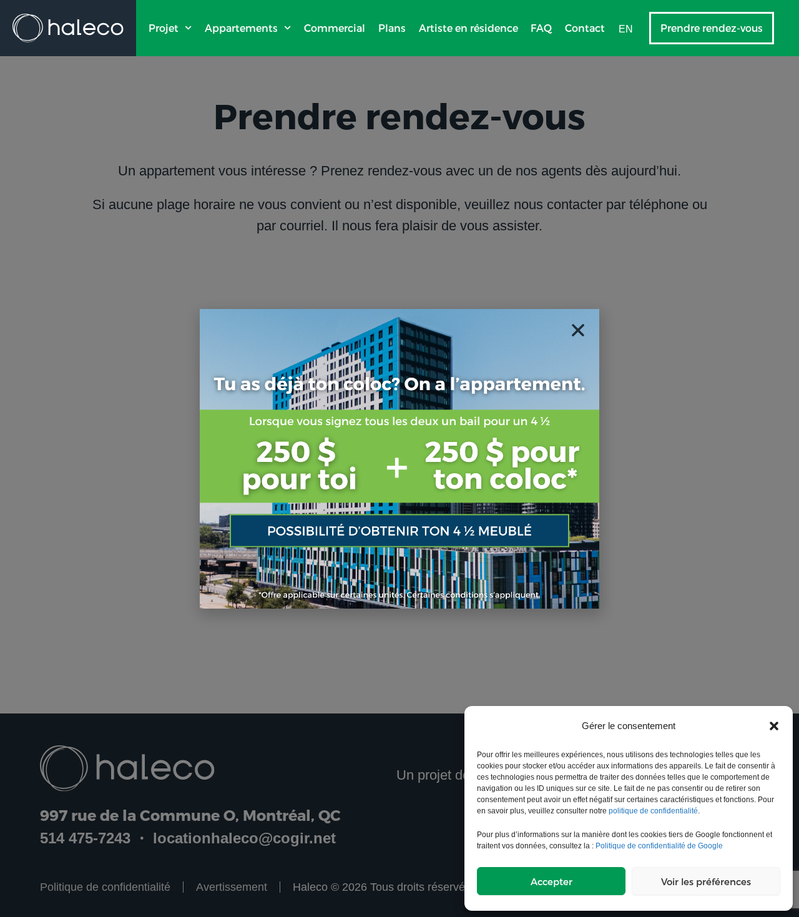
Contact (585, 28)
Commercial (334, 28)
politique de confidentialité (653, 811)
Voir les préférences (706, 881)
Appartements (241, 28)
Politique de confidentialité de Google (659, 845)
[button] (774, 726)
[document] (399, 458)
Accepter (551, 881)
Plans (392, 28)
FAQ (541, 28)
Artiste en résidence (468, 28)
